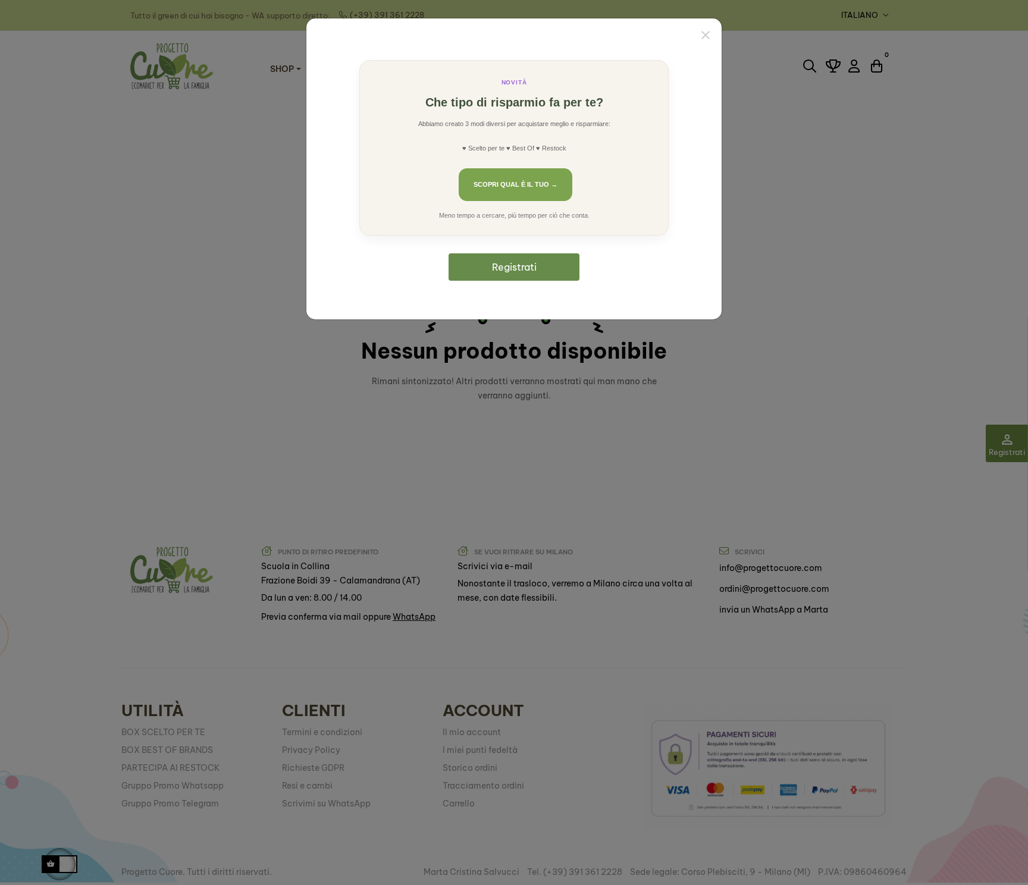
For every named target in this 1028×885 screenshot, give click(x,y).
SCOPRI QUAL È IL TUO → (515, 184)
